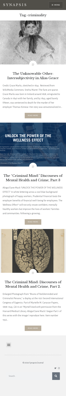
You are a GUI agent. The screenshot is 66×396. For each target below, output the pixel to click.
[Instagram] (59, 368)
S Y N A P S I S (14, 5)
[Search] (56, 376)
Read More (33, 115)
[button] (8, 344)
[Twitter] (55, 368)
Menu (57, 5)
